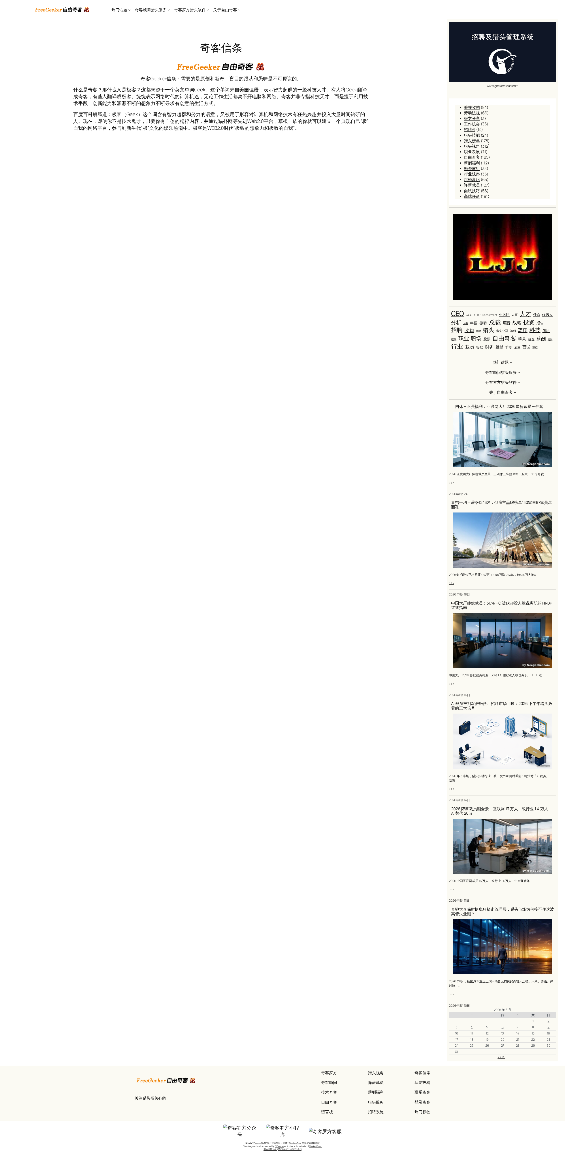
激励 (478, 331)
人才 (525, 314)
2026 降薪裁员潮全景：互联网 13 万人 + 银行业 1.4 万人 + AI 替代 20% (501, 811)
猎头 (488, 330)
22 (533, 1039)
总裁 (495, 322)
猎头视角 (472, 146)
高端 (535, 347)
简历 (546, 330)
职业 (463, 338)
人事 (515, 315)
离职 (522, 330)
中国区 (504, 314)
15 (533, 1033)
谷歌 (479, 347)
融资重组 (472, 168)
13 (502, 1033)
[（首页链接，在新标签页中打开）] (62, 9)
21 (517, 1039)
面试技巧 (472, 190)
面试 (526, 347)
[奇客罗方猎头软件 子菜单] (208, 10)
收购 (469, 330)
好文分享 (472, 118)
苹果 (522, 338)
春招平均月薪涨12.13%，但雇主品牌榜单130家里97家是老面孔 (501, 504)
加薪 (465, 323)
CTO (477, 315)
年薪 (473, 322)
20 (502, 1039)
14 (517, 1033)
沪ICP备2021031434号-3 (289, 1149)
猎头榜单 (472, 140)
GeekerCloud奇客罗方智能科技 (304, 1143)
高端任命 (472, 196)
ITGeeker (279, 1146)
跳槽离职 (472, 179)
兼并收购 (472, 107)
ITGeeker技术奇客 (260, 1143)
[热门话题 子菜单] (129, 10)
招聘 (457, 330)
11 (472, 1033)
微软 (483, 322)
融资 (550, 339)
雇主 (517, 347)
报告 (540, 322)
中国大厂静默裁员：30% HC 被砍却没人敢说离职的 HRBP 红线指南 (501, 605)
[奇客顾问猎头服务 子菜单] (169, 10)
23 (548, 1039)
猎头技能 (472, 135)
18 (471, 1039)
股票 (486, 339)
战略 (516, 322)
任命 (536, 314)
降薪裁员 (472, 185)
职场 (476, 338)
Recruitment (489, 315)
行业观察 (472, 174)
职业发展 (472, 151)
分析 (456, 322)
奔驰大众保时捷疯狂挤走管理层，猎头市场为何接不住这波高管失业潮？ (502, 911)
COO (469, 315)
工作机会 (472, 123)
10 (456, 1033)
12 (487, 1033)
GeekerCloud (315, 1146)
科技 (535, 329)
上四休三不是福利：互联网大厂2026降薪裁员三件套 (497, 406)
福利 (513, 331)
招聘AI (469, 129)
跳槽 (499, 347)
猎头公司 (502, 331)
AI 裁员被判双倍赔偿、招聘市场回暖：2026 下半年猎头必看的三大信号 (501, 705)
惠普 (507, 322)
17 (456, 1039)
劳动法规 (472, 112)
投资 (528, 322)
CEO (457, 313)
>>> (451, 482)
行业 (457, 346)
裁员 (469, 347)
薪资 (531, 339)
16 (548, 1033)
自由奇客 (472, 157)
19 (487, 1039)
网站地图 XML (270, 1149)
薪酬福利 (472, 163)
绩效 (453, 339)
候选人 (547, 314)
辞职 (508, 347)
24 (456, 1045)
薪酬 (541, 338)
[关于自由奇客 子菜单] (239, 10)
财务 (489, 347)
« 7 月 (501, 1057)
